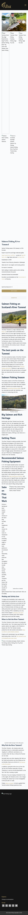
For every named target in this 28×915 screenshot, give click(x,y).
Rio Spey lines (20, 257)
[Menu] (25, 5)
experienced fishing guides (14, 388)
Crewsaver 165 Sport (18, 612)
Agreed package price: (6, 287)
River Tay (4, 331)
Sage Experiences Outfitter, (16, 476)
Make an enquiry (9, 783)
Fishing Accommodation (7, 899)
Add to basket (14, 290)
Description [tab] (14, 297)
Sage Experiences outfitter (8, 255)
